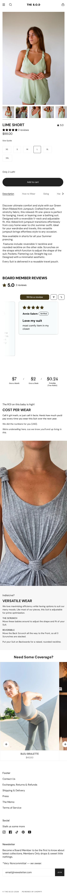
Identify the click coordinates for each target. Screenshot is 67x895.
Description (8, 193)
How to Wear (28, 193)
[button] (10, 130)
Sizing (46, 193)
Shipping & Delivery (13, 790)
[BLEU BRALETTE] (29, 706)
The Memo (8, 802)
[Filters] (53, 297)
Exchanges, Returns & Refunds (19, 784)
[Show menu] (4, 4)
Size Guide (7, 140)
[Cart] (63, 4)
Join (59, 872)
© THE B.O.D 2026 (10, 892)
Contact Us (8, 779)
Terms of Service (11, 807)
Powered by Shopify (32, 892)
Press (5, 796)
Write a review (34, 297)
